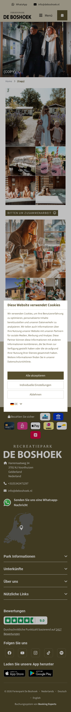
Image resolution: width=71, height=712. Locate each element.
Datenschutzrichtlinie (19, 361)
